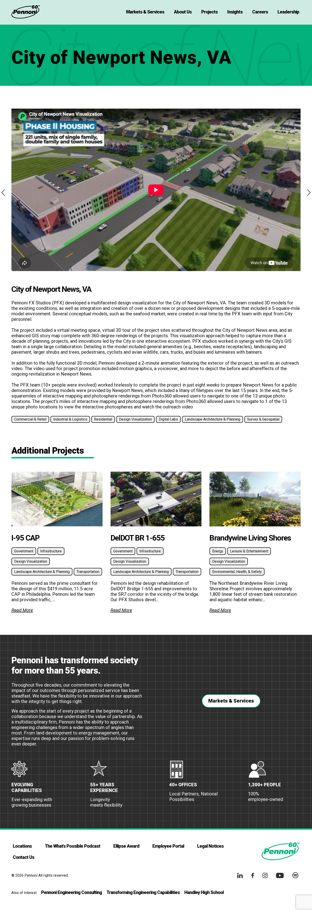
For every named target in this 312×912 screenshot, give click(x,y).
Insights (235, 12)
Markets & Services (145, 12)
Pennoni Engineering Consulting (71, 892)
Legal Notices (210, 846)
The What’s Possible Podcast (72, 846)
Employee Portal (168, 846)
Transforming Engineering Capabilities (143, 892)
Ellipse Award (126, 846)
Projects (209, 12)
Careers (260, 12)
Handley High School (204, 892)
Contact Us (23, 857)
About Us (183, 12)
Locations (22, 846)
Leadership (288, 12)
